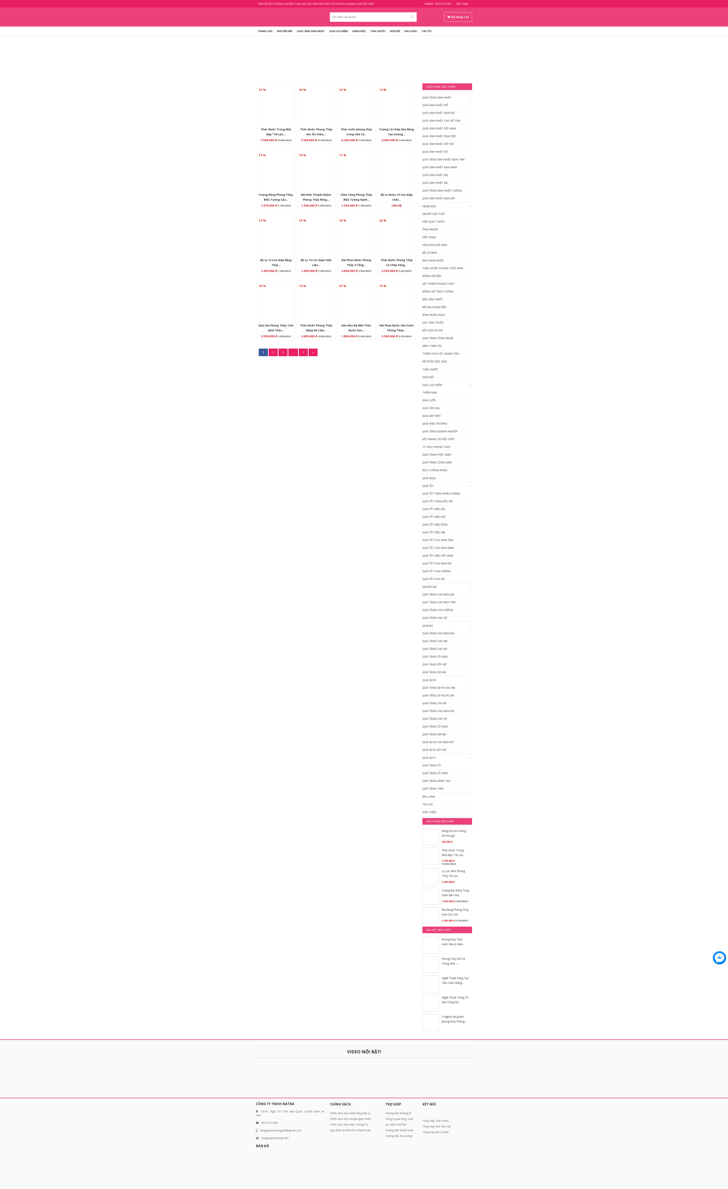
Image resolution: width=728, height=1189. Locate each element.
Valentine (429, 587)
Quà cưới (428, 400)
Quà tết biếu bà (433, 509)
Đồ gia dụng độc (434, 307)
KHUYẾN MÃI (284, 31)
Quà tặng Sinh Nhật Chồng (442, 190)
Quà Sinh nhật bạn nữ (438, 113)
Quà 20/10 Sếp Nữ (434, 750)
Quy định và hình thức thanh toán (350, 1130)
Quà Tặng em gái (434, 672)
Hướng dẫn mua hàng (398, 1136)
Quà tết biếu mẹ (433, 532)
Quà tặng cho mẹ (434, 641)
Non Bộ (395, 31)
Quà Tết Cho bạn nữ (437, 563)
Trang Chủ (265, 31)
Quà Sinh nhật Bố (435, 105)
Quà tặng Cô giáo (435, 656)
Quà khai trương (434, 423)
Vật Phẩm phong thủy (438, 284)
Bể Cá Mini (429, 252)
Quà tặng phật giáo (436, 454)
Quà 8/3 (427, 625)
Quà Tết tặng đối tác (437, 501)
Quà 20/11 (429, 758)
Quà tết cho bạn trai (437, 540)
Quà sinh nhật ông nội (439, 136)
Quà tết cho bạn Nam (438, 548)
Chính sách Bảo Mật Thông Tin (349, 1124)
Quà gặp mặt (431, 416)
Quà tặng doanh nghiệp (439, 431)
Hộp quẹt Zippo (433, 221)
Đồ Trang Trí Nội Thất (438, 439)
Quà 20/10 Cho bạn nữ (438, 742)
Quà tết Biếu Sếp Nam (437, 555)
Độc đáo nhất (432, 299)
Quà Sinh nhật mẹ (435, 175)
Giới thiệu (462, 3)
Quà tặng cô (431, 765)
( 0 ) (466, 17)
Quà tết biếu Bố (433, 517)
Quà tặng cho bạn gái (438, 594)
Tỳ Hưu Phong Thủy (436, 447)
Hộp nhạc (429, 237)
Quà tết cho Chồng (436, 571)
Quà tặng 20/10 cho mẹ (438, 687)
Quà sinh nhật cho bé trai (441, 120)
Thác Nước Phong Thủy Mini (442, 268)
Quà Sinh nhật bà (435, 183)
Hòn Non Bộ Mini (434, 245)
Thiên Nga (429, 392)
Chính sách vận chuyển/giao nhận (350, 1119)
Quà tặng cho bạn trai (439, 602)
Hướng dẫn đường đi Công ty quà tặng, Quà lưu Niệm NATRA (399, 1118)
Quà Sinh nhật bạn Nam (439, 167)
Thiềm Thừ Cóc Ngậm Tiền (440, 353)
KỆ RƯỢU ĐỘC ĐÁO (434, 361)
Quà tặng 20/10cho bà (438, 695)
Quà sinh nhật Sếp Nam (439, 128)
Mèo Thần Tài (432, 346)
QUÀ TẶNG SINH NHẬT (311, 31)
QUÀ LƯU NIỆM (338, 31)
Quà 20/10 (429, 680)
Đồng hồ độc (432, 276)
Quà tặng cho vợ (434, 618)
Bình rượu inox (433, 315)
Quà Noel (429, 478)
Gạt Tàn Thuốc (433, 322)
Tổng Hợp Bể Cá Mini (435, 1132)
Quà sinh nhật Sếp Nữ (438, 144)
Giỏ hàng (457, 17)
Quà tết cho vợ (433, 579)
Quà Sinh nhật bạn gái (438, 198)
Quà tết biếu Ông (434, 524)
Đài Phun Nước (433, 260)
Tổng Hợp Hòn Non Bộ (436, 1126)
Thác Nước (377, 31)
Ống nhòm (430, 229)
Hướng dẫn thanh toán (399, 1130)
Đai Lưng (411, 31)
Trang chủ (352, 62)
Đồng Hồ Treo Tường (437, 291)
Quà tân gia (430, 408)
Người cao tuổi (433, 214)
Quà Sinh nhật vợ (435, 151)
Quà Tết (428, 486)
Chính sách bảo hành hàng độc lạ (350, 1113)
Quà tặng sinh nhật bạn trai (443, 159)
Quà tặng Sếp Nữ (434, 664)
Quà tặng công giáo (437, 462)
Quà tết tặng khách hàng (441, 493)
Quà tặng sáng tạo (436, 781)
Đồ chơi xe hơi (432, 330)
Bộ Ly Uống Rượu (434, 470)
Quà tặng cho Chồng (437, 610)
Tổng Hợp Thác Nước (435, 1121)
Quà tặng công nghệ (437, 338)
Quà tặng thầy (433, 788)
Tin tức (426, 31)
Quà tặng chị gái (434, 703)
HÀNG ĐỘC (359, 31)
